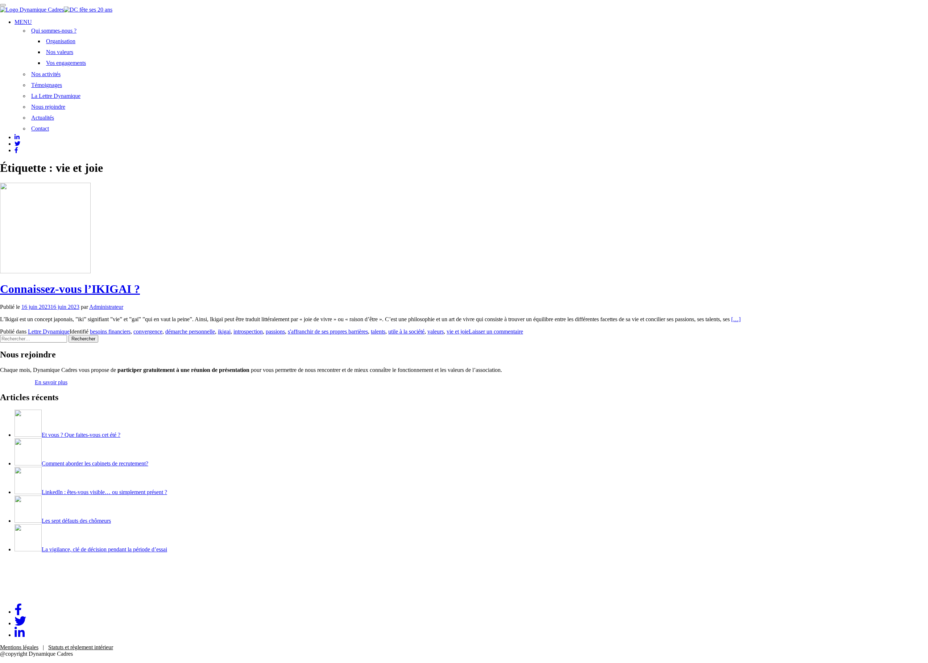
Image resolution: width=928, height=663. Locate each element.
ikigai (224, 331)
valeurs (435, 331)
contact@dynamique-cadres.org (36, 594)
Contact (40, 128)
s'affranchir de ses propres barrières (328, 331)
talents (378, 331)
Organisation (60, 41)
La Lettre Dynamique (55, 96)
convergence (147, 331)
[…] (736, 319)
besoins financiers (110, 331)
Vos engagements (66, 63)
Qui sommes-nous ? (53, 31)
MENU (23, 22)
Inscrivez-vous (16, 382)
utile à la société (406, 331)
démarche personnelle (190, 331)
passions (275, 331)
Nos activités (46, 74)
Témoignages (46, 85)
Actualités (42, 118)
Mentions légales (19, 647)
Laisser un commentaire (496, 331)
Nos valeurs (59, 52)
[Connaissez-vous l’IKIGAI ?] (45, 271)
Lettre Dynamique (49, 331)
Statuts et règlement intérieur (80, 647)
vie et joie (458, 331)
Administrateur (106, 307)
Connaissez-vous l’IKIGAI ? (70, 288)
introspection (248, 331)
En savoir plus (51, 382)
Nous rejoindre (48, 107)
